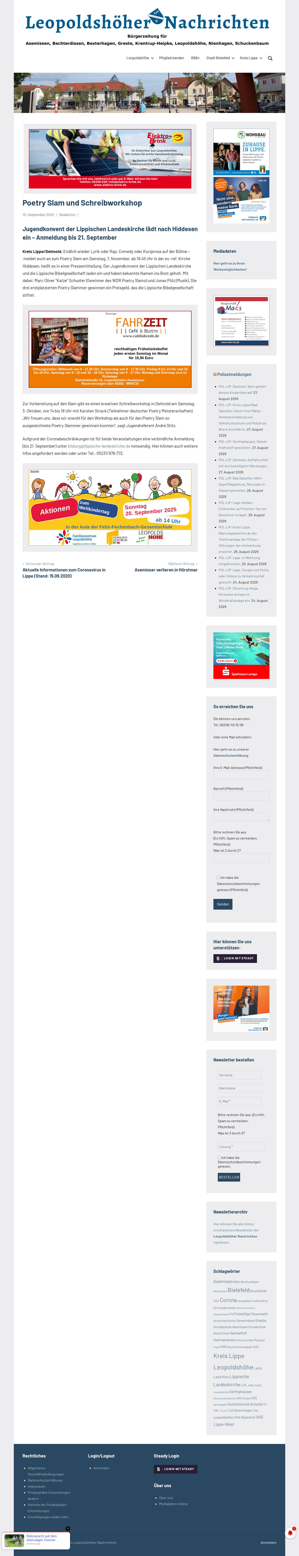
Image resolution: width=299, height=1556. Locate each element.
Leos (258, 1368)
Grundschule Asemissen (230, 1327)
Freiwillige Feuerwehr (251, 1314)
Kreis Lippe (249, 57)
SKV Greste (243, 1398)
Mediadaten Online (173, 1504)
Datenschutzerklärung (45, 1480)
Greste (260, 1320)
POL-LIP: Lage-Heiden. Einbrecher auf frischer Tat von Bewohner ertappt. (243, 508)
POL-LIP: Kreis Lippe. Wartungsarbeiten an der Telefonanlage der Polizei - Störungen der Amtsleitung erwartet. (240, 539)
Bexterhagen (220, 1291)
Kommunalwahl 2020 (246, 1347)
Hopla (216, 1347)
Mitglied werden (171, 57)
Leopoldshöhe (138, 57)
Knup (230, 1346)
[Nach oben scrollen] (290, 1547)
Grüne (225, 1333)
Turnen (223, 1410)
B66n (195, 57)
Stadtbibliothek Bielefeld (245, 1404)
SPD (254, 1398)
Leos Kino (221, 1376)
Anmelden (101, 1468)
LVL (244, 1384)
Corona (228, 1299)
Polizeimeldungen (234, 374)
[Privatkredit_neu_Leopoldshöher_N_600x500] (241, 677)
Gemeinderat (246, 1320)
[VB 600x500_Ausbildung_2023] (241, 1031)
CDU (216, 1301)
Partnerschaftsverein (224, 1398)
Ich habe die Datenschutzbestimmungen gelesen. (239, 1161)
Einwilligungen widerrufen (48, 1517)
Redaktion (67, 214)
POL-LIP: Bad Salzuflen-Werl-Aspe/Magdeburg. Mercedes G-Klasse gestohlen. (242, 484)
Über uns (166, 1497)
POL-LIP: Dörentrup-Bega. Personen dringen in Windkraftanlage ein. (239, 594)
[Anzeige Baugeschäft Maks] (241, 345)
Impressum (36, 1486)
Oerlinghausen (240, 1391)
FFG (231, 1314)
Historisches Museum (251, 1340)
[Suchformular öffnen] (270, 58)
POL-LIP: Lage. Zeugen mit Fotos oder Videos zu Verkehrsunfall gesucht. (244, 576)
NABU (251, 1385)
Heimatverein (224, 1339)
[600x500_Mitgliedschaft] (241, 222)
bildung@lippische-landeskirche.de (99, 445)
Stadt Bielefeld (218, 57)
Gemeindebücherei (224, 1320)
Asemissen (223, 1281)
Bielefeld (239, 1289)
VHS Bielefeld (244, 1417)
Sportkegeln (220, 1404)
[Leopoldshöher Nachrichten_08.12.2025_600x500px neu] (241, 174)
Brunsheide (258, 1291)
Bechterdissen (250, 1282)
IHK (223, 1346)
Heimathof (238, 1333)
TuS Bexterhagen (240, 1410)
